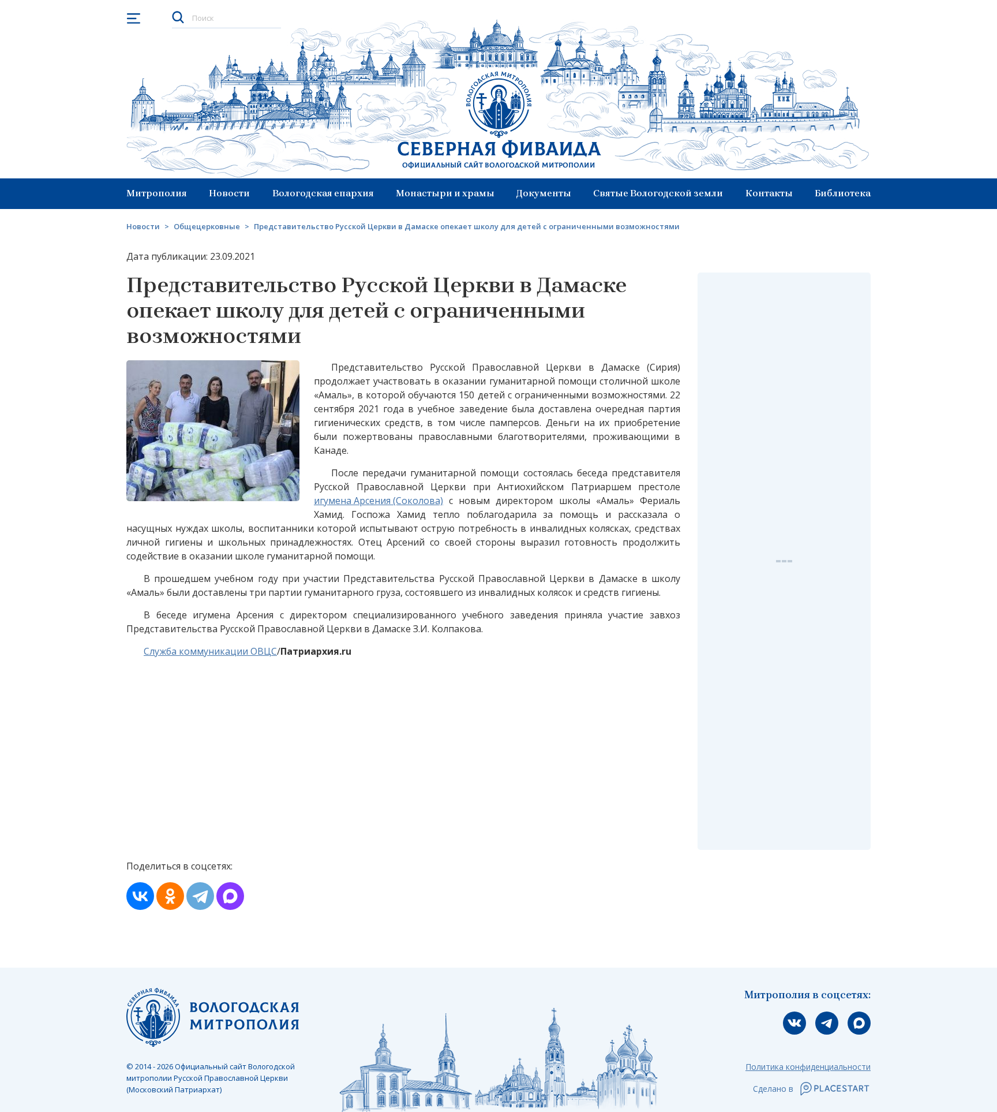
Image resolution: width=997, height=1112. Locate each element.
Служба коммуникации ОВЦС (210, 651)
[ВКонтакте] (140, 896)
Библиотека (843, 193)
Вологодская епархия (323, 193)
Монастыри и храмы (445, 193)
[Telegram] (200, 896)
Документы (543, 193)
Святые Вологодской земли (658, 193)
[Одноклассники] (170, 896)
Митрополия (156, 193)
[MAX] (230, 896)
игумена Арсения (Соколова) (378, 500)
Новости (229, 193)
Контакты (769, 193)
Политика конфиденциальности (808, 1066)
